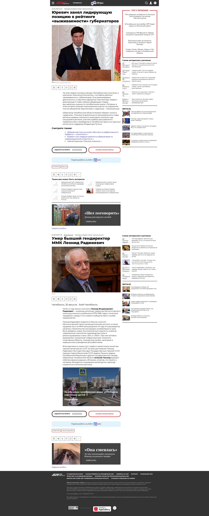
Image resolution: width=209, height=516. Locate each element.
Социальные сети (146, 474)
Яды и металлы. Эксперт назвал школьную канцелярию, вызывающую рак (142, 100)
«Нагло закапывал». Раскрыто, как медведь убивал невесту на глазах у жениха (144, 269)
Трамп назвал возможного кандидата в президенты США (144, 302)
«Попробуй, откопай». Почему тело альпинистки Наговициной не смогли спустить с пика (144, 262)
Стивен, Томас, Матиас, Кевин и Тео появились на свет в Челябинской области (140, 51)
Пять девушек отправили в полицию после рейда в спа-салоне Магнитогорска (140, 16)
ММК (53, 294)
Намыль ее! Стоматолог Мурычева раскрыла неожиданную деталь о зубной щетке (143, 79)
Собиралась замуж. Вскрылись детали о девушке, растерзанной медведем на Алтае (143, 276)
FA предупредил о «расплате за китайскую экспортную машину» (142, 134)
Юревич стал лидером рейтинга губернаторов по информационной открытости (89, 138)
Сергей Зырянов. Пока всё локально (83, 141)
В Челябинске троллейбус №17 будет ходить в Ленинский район (140, 25)
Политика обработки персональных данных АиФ (112, 476)
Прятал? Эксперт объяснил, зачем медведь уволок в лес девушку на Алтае (143, 254)
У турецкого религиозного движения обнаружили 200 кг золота (144, 141)
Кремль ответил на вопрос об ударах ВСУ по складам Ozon (143, 126)
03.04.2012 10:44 (57, 9)
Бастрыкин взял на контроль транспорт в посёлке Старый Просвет (140, 42)
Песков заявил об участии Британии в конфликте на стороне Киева (143, 112)
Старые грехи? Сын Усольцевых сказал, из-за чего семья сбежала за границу (144, 72)
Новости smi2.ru (59, 228)
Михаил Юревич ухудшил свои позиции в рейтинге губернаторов (71, 190)
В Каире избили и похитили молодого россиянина (140, 316)
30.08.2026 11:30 (57, 235)
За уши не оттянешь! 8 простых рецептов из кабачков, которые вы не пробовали (144, 247)
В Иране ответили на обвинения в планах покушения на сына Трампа (143, 295)
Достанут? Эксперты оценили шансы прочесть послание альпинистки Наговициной (144, 64)
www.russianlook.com (63, 82)
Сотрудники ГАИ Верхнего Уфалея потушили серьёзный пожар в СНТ (140, 34)
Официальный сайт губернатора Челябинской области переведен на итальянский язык (72, 183)
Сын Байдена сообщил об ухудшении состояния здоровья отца (143, 287)
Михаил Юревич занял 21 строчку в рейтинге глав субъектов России (72, 197)
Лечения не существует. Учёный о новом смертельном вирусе (143, 93)
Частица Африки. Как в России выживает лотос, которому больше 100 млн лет (144, 240)
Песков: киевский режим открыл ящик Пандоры (142, 119)
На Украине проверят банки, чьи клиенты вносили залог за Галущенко (142, 310)
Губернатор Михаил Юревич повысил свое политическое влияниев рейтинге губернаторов (107, 190)
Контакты (134, 474)
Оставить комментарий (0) (105, 150)
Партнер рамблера (85, 507)
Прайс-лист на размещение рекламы (79, 476)
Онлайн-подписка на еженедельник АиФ (99, 474)
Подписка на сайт (122, 474)
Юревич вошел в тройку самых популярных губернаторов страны (106, 183)
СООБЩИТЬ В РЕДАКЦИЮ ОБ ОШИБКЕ (123, 478)
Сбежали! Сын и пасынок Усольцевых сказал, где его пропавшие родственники (144, 86)
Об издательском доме (75, 474)
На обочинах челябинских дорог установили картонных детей (91, 393)
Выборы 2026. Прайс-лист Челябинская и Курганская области (88, 478)
